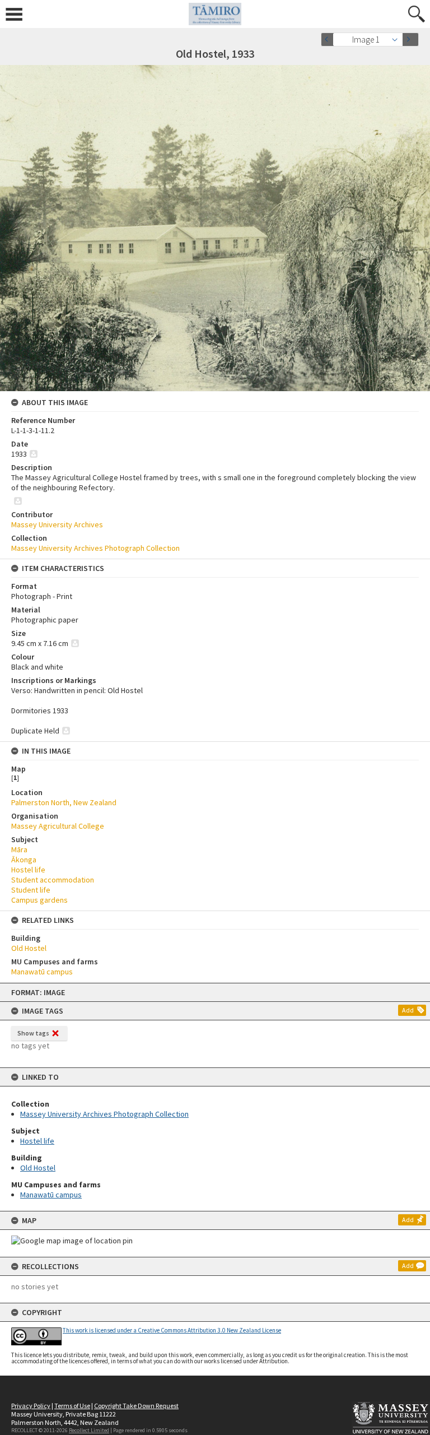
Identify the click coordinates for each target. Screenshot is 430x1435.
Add (408, 1010)
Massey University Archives (57, 524)
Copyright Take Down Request (136, 1405)
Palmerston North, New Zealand (63, 802)
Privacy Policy (30, 1405)
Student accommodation (52, 880)
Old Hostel (37, 1168)
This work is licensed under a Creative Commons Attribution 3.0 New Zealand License (172, 1330)
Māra (19, 849)
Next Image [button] (410, 39)
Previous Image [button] (329, 39)
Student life (30, 890)
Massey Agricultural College (57, 826)
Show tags (33, 1033)
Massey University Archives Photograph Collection (104, 1114)
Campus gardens (39, 900)
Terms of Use (72, 1405)
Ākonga (23, 860)
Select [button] (397, 39)
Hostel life (37, 1141)
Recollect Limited (89, 1430)
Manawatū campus (51, 1195)
